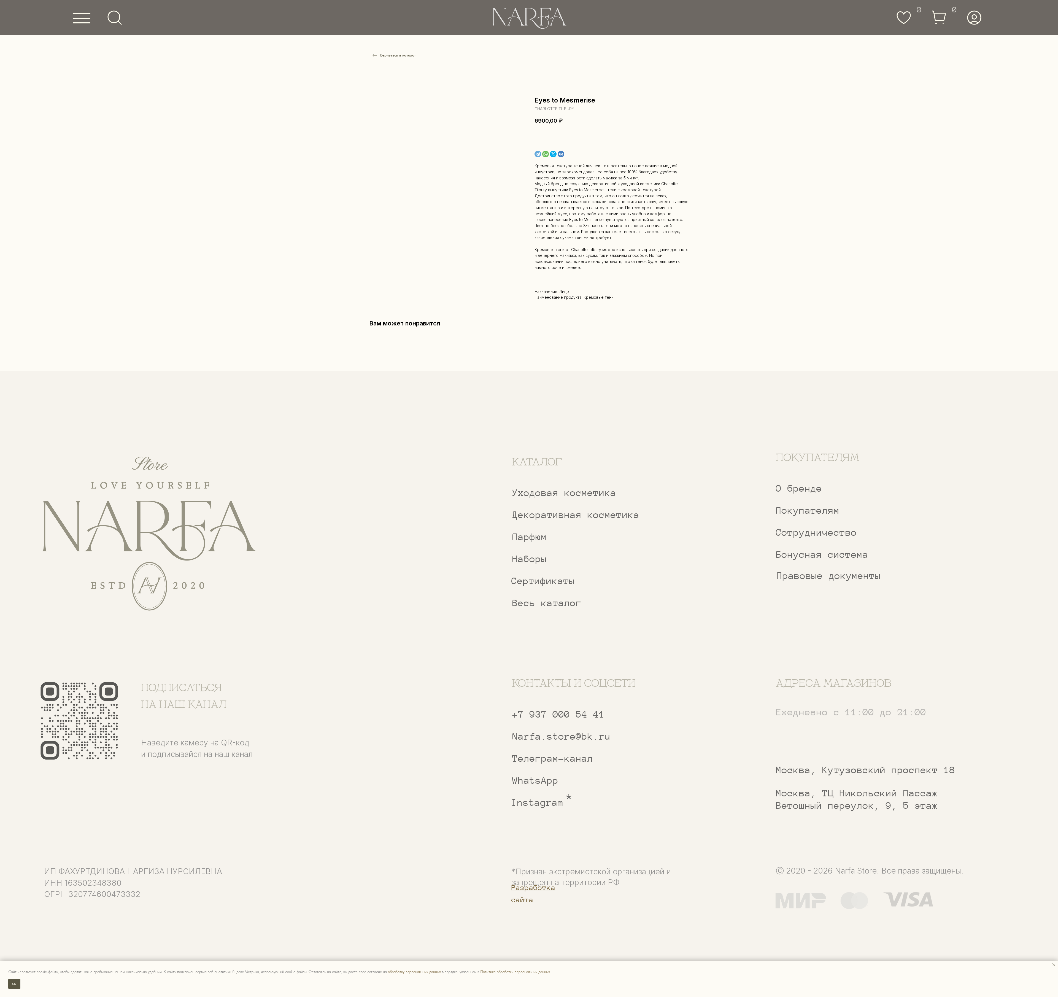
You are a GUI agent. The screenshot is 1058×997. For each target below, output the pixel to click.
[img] (149, 534)
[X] (553, 154)
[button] (858, 533)
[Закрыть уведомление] (1054, 965)
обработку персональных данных (414, 971)
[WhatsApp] (545, 154)
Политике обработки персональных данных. (515, 971)
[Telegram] (538, 154)
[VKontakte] (561, 154)
